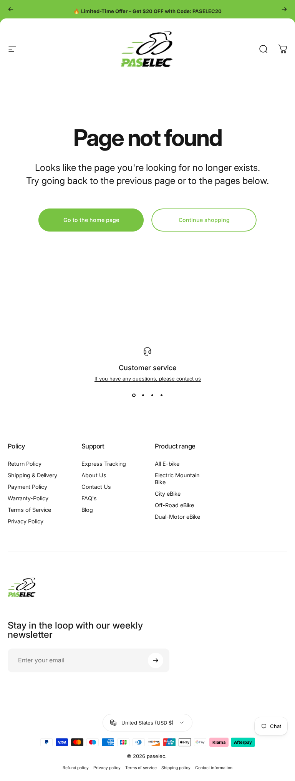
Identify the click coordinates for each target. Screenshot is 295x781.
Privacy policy (107, 767)
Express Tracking (103, 463)
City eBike (168, 493)
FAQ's (89, 498)
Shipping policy (176, 767)
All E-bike (167, 463)
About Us (93, 475)
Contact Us (96, 486)
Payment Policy (27, 486)
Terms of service (141, 767)
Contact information (213, 767)
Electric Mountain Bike (177, 478)
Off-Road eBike (174, 505)
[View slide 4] (161, 395)
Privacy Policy (25, 521)
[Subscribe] (155, 660)
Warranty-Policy (28, 498)
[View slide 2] (143, 395)
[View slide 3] (152, 395)
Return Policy (24, 463)
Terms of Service (29, 509)
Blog (87, 509)
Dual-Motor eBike (177, 516)
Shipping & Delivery (32, 475)
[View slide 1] (133, 395)
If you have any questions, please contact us (147, 379)
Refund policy (76, 767)
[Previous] (10, 9)
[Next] (284, 9)
